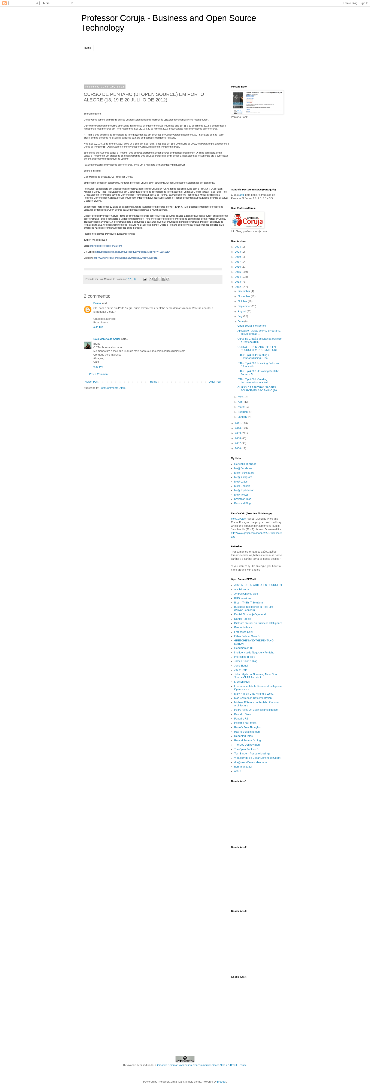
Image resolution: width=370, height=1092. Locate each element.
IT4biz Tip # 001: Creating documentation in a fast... (253, 381)
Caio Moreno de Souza (107, 339)
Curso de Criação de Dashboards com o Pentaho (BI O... (259, 340)
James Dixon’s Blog (245, 661)
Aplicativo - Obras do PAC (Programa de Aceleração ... (258, 332)
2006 (238, 448)
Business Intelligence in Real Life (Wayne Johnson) (253, 608)
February (243, 411)
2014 (238, 276)
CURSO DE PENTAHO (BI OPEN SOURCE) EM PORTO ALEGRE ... (258, 348)
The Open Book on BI (246, 749)
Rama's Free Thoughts (247, 727)
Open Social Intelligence (251, 325)
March (242, 406)
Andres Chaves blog (246, 593)
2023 (238, 251)
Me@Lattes (241, 481)
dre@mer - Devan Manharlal (250, 762)
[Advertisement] (185, 67)
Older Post (215, 381)
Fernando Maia (243, 627)
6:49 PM (98, 366)
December (244, 291)
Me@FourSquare (244, 472)
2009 (238, 433)
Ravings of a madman (247, 731)
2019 (238, 256)
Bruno (97, 303)
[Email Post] (144, 279)
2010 (238, 428)
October (243, 301)
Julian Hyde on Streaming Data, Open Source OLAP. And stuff (256, 676)
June (241, 321)
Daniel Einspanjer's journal (250, 614)
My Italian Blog (242, 499)
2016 (238, 266)
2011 (238, 423)
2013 (238, 281)
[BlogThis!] (155, 279)
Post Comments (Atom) (113, 387)
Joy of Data (240, 669)
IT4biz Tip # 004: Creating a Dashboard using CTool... (253, 357)
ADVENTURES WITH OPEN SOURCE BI (258, 585)
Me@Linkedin (242, 485)
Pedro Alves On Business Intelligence (256, 709)
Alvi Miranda (241, 589)
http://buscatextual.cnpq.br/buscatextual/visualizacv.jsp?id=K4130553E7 (132, 251)
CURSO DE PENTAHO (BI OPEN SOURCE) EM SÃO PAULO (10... (258, 389)
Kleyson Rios (242, 681)
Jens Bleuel (241, 665)
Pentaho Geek (242, 714)
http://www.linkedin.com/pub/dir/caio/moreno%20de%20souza (125, 257)
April (241, 401)
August (242, 311)
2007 (238, 443)
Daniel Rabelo (242, 618)
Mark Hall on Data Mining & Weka (253, 693)
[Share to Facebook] (163, 279)
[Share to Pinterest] (168, 279)
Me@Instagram (243, 477)
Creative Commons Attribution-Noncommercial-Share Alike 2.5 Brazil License (202, 1065)
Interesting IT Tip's (244, 656)
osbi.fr (237, 771)
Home (87, 47)
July (240, 316)
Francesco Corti (243, 631)
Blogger (221, 1081)
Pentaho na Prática (245, 722)
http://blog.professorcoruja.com (106, 245)
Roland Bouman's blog (247, 740)
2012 (238, 286)
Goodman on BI (243, 648)
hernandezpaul (243, 766)
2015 (238, 271)
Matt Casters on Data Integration (253, 698)
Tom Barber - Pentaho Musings (252, 753)
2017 (238, 261)
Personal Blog (242, 503)
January (243, 416)
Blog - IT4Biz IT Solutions (248, 602)
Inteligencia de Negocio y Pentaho (254, 652)
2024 (238, 246)
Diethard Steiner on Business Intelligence (258, 623)
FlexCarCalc (238, 518)
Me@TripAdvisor (244, 490)
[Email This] (151, 279)
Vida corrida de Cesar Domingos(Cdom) (257, 757)
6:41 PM (98, 327)
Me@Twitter (241, 494)
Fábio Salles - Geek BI (247, 636)
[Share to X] (159, 279)
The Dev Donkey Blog (247, 744)
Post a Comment (98, 374)
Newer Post (91, 381)
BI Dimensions (242, 598)
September (244, 306)
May (240, 396)
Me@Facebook (243, 468)
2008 (238, 438)
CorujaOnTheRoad (245, 464)
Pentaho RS (241, 718)
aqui (242, 194)
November (244, 296)
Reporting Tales (243, 736)
